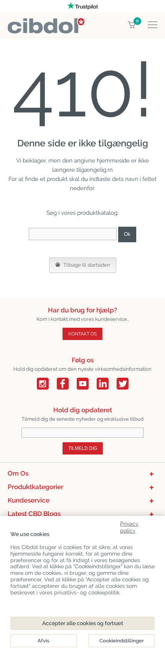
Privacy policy (129, 526)
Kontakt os (82, 334)
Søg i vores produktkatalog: (82, 212)
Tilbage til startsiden (86, 265)
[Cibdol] (46, 22)
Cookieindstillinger (121, 641)
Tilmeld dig (82, 448)
